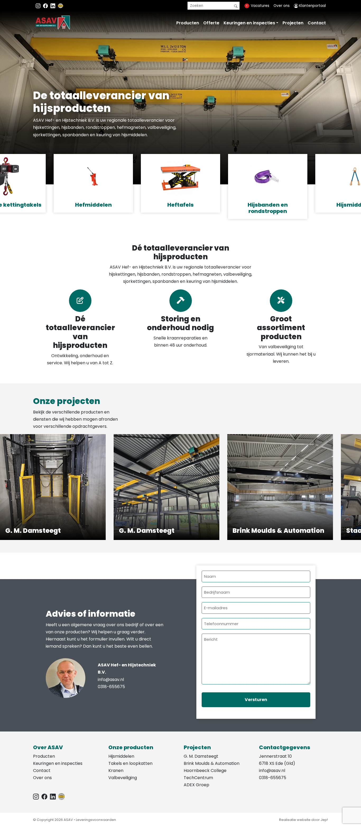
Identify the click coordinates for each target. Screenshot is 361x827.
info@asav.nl (111, 679)
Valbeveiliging (122, 778)
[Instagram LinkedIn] (53, 5)
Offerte (211, 23)
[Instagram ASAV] (38, 5)
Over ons (282, 5)
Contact (317, 23)
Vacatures (260, 5)
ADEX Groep (196, 785)
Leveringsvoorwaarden (96, 819)
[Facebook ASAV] (46, 5)
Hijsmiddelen (121, 756)
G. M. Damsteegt (201, 756)
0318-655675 (111, 687)
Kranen (115, 770)
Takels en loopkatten (130, 763)
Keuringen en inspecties (249, 23)
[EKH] (60, 5)
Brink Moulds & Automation (211, 763)
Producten (187, 23)
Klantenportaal (312, 5)
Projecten (293, 23)
